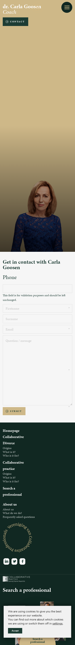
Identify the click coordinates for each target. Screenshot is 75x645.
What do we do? (12, 513)
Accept (15, 630)
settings (57, 624)
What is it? (9, 452)
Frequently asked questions (19, 517)
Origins (7, 448)
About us (8, 509)
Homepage (11, 430)
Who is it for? (11, 455)
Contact (17, 21)
